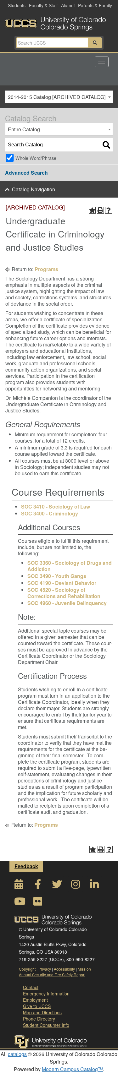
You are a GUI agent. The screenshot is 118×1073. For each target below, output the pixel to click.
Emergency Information (46, 993)
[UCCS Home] (59, 22)
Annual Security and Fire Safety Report (52, 974)
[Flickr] (38, 903)
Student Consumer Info (46, 1025)
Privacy (44, 969)
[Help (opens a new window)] (108, 210)
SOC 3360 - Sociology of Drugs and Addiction (69, 566)
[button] (95, 42)
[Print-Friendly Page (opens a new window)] (100, 210)
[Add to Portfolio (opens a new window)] (92, 210)
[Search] (106, 145)
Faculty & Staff (43, 5)
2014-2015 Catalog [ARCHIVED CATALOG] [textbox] (56, 97)
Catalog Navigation (33, 189)
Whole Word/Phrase (35, 158)
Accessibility (64, 969)
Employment (35, 1000)
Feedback (26, 866)
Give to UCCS (37, 1006)
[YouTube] (19, 903)
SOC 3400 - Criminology (49, 513)
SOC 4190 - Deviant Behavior (61, 582)
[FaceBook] (38, 886)
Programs (46, 269)
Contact (30, 987)
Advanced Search (26, 172)
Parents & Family (95, 5)
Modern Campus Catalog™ (72, 1069)
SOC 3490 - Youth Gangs (56, 576)
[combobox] (59, 96)
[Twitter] (56, 886)
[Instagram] (75, 886)
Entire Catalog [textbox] (24, 129)
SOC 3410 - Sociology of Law (55, 506)
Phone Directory (39, 1019)
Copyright (27, 969)
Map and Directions (42, 1012)
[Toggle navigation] (102, 62)
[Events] (19, 886)
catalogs (17, 1054)
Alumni (68, 5)
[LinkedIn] (94, 886)
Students (16, 5)
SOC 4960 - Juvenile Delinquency (67, 603)
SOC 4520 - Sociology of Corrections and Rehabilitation (63, 593)
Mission (84, 969)
